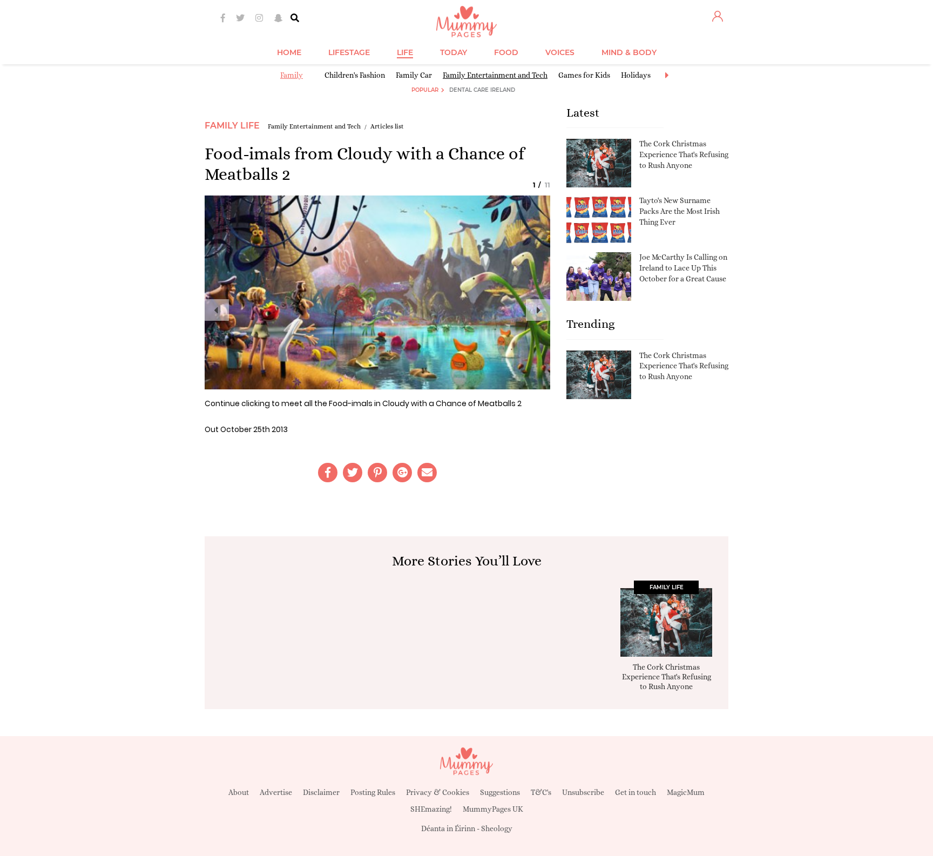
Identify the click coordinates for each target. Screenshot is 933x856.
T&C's (541, 792)
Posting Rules (372, 792)
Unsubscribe (583, 792)
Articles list (387, 126)
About (238, 792)
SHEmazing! (431, 809)
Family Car (414, 75)
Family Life (232, 125)
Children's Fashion (354, 75)
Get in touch (635, 792)
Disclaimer (321, 792)
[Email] (427, 472)
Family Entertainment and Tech (495, 75)
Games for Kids (584, 75)
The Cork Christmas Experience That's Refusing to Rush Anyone (683, 154)
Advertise (276, 792)
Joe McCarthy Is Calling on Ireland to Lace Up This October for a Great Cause (683, 267)
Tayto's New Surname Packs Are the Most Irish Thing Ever (679, 211)
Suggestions (500, 792)
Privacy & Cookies (437, 792)
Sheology (496, 828)
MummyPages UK (493, 809)
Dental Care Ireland (482, 89)
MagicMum (686, 792)
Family (291, 75)
